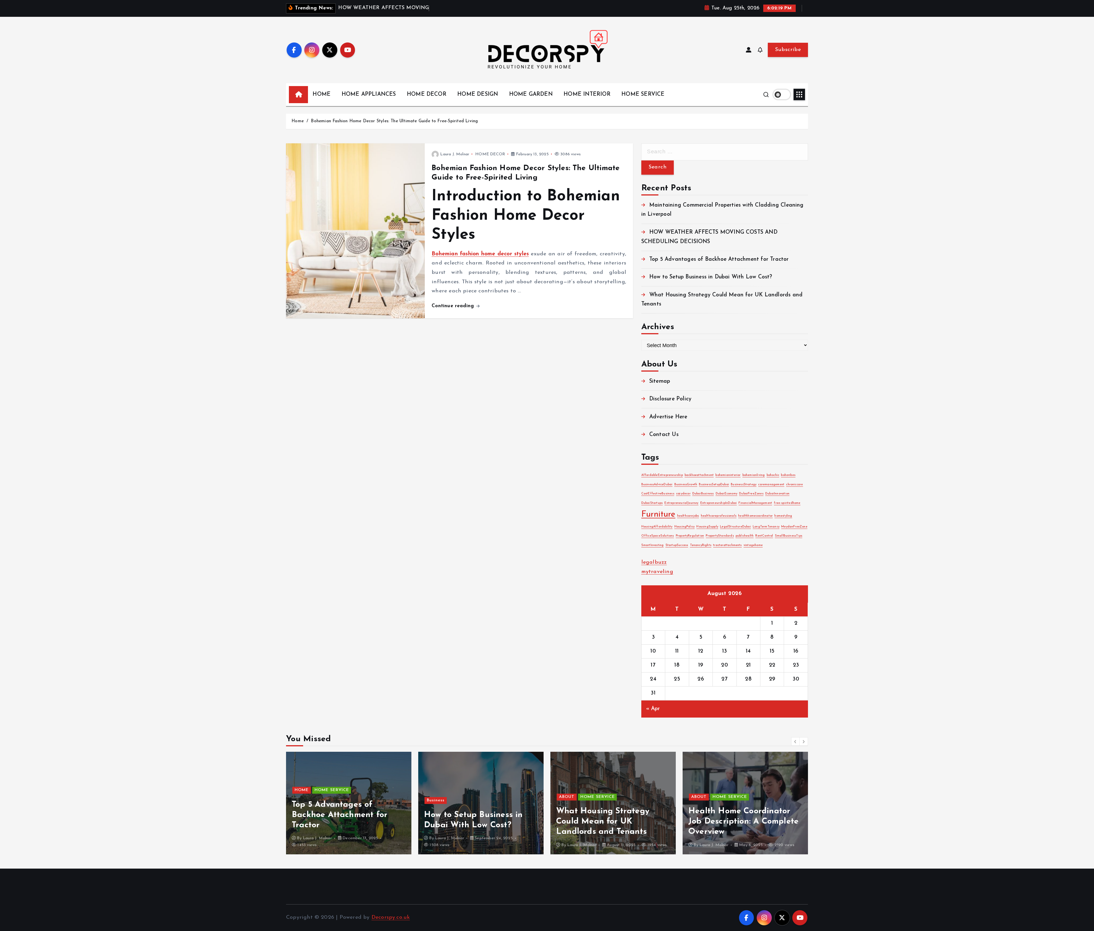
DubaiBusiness (703, 493)
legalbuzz (654, 562)
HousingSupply (707, 526)
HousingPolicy (684, 526)
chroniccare (794, 484)
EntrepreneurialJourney (681, 503)
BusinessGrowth (685, 484)
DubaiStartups (652, 503)
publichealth (745, 535)
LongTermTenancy (766, 526)
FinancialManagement (755, 503)
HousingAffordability (657, 526)
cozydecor (683, 493)
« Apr (653, 709)
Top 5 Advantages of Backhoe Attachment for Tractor (719, 259)
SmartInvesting (652, 545)
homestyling (783, 516)
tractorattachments (727, 545)
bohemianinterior (727, 475)
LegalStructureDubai (735, 526)
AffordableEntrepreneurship (662, 475)
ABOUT (566, 797)
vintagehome (753, 545)
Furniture (658, 514)
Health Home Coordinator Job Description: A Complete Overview (743, 821)
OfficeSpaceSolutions (657, 535)
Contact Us (664, 434)
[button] (795, 741)
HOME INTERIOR (587, 94)
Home (297, 121)
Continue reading (453, 305)
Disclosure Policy (670, 399)
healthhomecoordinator (755, 516)
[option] (348, 803)
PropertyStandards (720, 535)
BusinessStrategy (743, 484)
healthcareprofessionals (718, 516)
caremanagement (771, 484)
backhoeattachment (699, 475)
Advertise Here (668, 417)
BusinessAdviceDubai (657, 484)
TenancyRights (701, 545)
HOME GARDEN (531, 94)
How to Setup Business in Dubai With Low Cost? (710, 277)
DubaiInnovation (777, 493)
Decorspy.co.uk (391, 917)
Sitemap (659, 381)
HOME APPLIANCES (369, 94)
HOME (321, 94)
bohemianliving (753, 475)
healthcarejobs (688, 516)
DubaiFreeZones (751, 493)
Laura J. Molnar (454, 154)
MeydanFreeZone (794, 526)
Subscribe (788, 49)
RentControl (764, 535)
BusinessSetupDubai (714, 484)
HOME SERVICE (642, 94)
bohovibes (788, 475)
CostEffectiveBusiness (657, 493)
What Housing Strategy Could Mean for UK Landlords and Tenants (602, 821)
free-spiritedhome (787, 503)
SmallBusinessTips (788, 535)
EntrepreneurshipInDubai (718, 503)
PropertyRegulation (690, 535)
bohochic (773, 475)
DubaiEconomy (726, 493)
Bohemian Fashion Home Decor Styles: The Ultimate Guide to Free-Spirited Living (394, 121)
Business (435, 800)
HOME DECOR (426, 94)
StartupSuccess (677, 545)
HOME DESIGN (477, 94)
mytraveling (657, 572)
